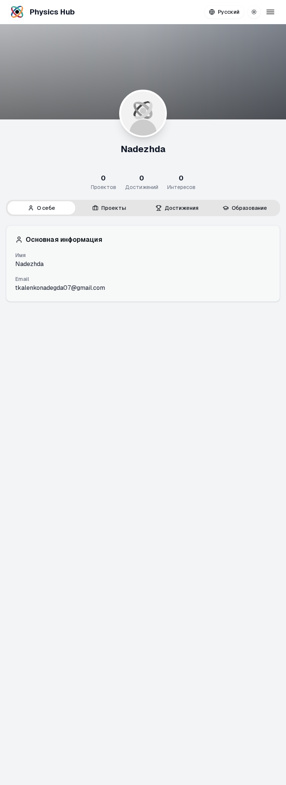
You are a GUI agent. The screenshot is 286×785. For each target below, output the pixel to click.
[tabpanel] (143, 263)
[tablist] (143, 208)
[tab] (41, 208)
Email (22, 279)
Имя (20, 255)
